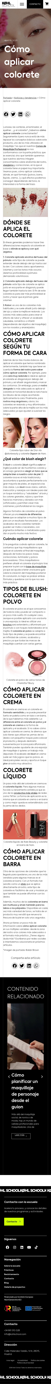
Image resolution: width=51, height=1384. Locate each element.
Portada (7, 98)
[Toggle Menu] (22, 4)
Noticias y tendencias (25, 98)
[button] (6, 114)
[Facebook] (7, 1247)
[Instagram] (14, 1247)
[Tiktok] (36, 1247)
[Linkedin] (22, 1247)
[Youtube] (29, 1247)
